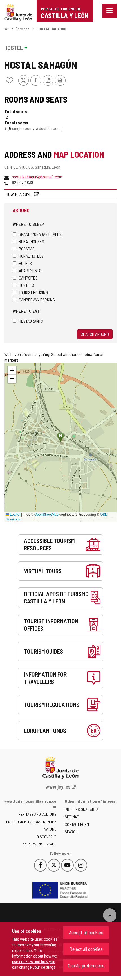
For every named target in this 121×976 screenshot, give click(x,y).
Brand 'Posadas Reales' (40, 234)
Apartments (30, 270)
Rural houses (31, 241)
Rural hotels (31, 256)
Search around (95, 334)
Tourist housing (33, 292)
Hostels (26, 285)
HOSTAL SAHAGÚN (51, 28)
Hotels (25, 263)
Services (22, 28)
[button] (12, 370)
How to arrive (19, 194)
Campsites (28, 277)
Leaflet (14, 514)
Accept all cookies (86, 932)
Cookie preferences (86, 965)
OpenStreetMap (46, 514)
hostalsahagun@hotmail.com (37, 176)
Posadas (27, 248)
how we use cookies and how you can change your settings (34, 961)
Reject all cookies (86, 949)
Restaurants (31, 321)
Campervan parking (37, 299)
